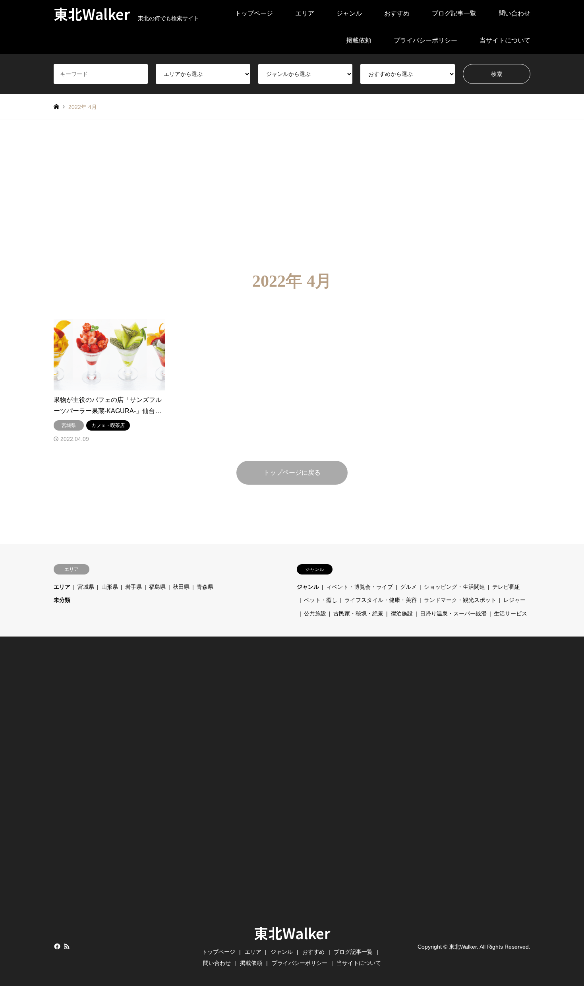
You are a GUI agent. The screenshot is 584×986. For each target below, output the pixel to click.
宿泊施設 (402, 613)
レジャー (514, 600)
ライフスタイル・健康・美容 (380, 600)
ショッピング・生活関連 (454, 587)
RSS (67, 946)
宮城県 (85, 587)
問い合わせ (514, 13)
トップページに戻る (292, 472)
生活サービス (510, 613)
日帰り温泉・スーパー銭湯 (453, 613)
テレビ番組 (506, 587)
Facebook (56, 946)
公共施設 (315, 613)
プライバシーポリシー (425, 40)
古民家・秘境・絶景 (358, 613)
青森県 (205, 587)
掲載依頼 (358, 40)
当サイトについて (505, 40)
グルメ (408, 587)
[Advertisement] (292, 195)
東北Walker (292, 932)
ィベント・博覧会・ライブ (359, 587)
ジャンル (349, 13)
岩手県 (133, 587)
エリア (304, 13)
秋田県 (181, 587)
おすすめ (397, 13)
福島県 (157, 587)
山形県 (109, 587)
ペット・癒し (320, 600)
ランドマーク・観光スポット (460, 600)
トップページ (254, 13)
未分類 (62, 600)
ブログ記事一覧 (454, 13)
